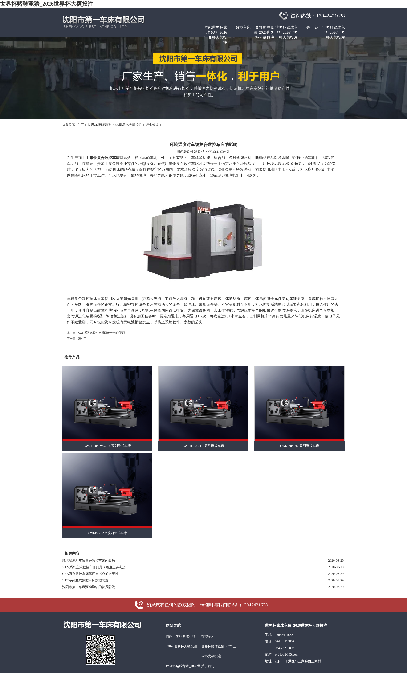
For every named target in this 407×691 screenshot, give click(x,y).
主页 (80, 125)
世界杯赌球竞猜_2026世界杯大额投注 (46, 4)
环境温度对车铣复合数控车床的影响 (88, 560)
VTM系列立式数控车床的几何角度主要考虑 (94, 567)
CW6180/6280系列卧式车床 (299, 446)
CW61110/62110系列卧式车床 (203, 446)
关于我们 (313, 27)
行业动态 (152, 125)
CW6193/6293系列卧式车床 (107, 533)
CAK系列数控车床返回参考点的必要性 (102, 332)
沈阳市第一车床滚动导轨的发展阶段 (88, 587)
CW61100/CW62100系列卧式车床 (107, 446)
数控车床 (243, 27)
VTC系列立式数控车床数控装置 (85, 580)
